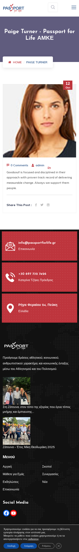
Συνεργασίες (50, 474)
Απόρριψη (28, 546)
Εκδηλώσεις (11, 482)
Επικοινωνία (11, 489)
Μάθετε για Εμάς (13, 474)
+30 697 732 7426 (32, 274)
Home (17, 62)
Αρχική (7, 466)
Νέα (44, 482)
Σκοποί (47, 466)
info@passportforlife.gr (37, 243)
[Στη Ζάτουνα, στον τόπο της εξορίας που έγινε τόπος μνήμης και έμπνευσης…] (16, 391)
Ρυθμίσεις (46, 546)
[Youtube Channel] (13, 513)
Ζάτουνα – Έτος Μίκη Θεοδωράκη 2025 (29, 447)
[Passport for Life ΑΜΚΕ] (14, 8)
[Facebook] (6, 513)
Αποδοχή (11, 546)
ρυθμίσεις (33, 539)
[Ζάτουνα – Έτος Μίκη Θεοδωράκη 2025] (16, 431)
